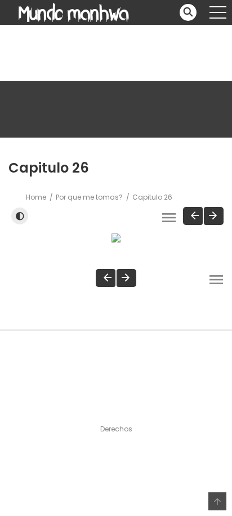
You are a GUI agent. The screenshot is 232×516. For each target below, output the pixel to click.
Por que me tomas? (89, 197)
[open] (217, 12)
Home (36, 197)
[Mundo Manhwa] (73, 11)
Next (214, 216)
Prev (193, 216)
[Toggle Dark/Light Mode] (19, 216)
